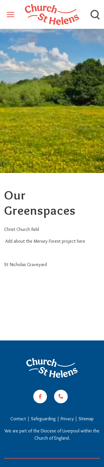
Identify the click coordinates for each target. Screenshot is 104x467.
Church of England (51, 438)
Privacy (67, 418)
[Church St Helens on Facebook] (40, 397)
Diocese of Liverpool (60, 431)
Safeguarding (43, 418)
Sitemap (86, 418)
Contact (18, 418)
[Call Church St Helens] (61, 397)
